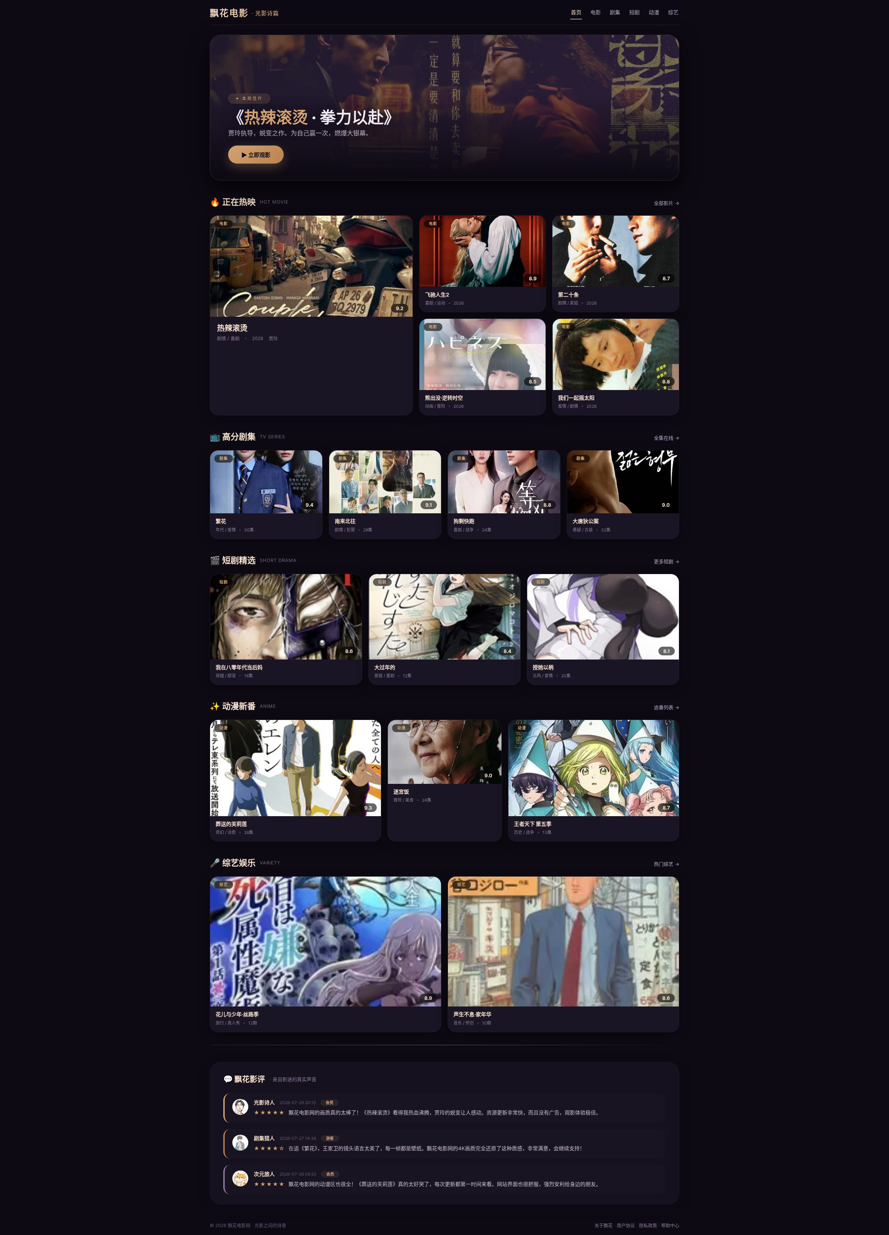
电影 (595, 12)
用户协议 (626, 1225)
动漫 (654, 12)
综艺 (673, 12)
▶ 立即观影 (256, 155)
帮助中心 (670, 1225)
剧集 (615, 12)
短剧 (634, 12)
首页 (576, 12)
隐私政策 (648, 1225)
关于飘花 (604, 1225)
